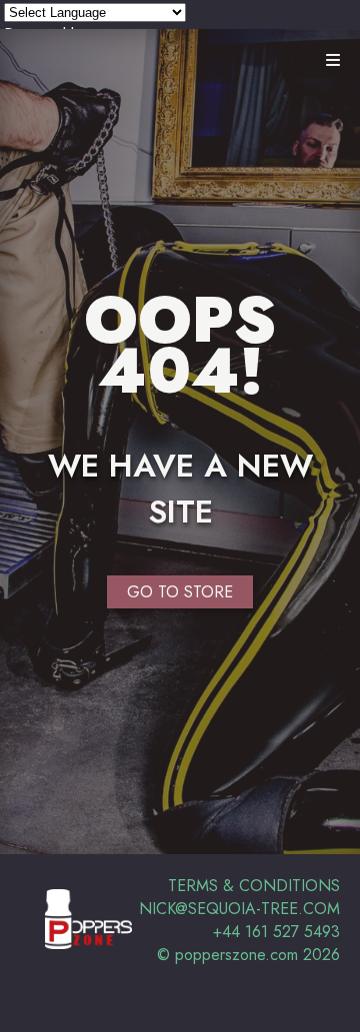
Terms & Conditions (254, 885)
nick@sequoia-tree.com (239, 908)
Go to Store (180, 591)
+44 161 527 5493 (276, 931)
